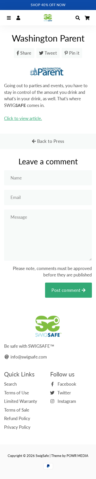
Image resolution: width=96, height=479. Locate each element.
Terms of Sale (16, 410)
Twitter (64, 392)
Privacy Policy (17, 427)
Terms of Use (16, 392)
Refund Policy (17, 418)
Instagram (66, 401)
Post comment (66, 290)
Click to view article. (23, 118)
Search (10, 384)
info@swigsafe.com (28, 357)
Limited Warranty (20, 401)
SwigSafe (42, 456)
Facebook (66, 384)
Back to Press (50, 141)
